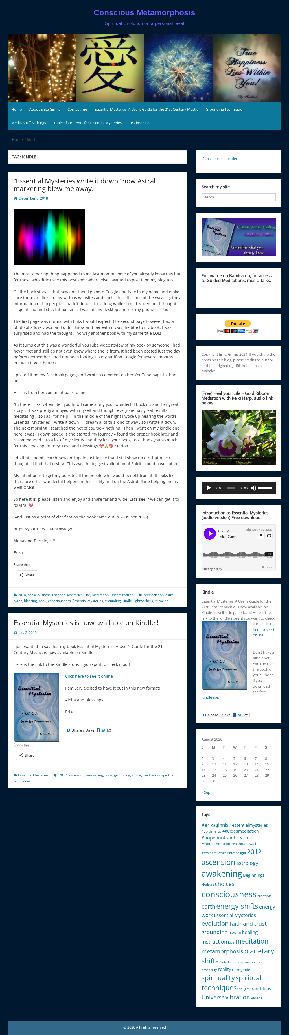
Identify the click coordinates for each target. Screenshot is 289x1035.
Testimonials (139, 122)
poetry (256, 962)
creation (264, 895)
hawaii (234, 932)
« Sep (206, 792)
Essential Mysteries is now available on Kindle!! (86, 622)
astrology (247, 862)
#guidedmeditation (240, 831)
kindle (127, 600)
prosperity (209, 970)
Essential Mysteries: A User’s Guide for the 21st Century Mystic (146, 109)
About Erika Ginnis (44, 109)
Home (16, 109)
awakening (94, 775)
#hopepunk (214, 838)
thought (243, 988)
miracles (161, 600)
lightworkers (143, 600)
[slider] (265, 487)
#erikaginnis (215, 825)
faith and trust (248, 923)
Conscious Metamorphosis (144, 12)
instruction (214, 941)
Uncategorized (121, 594)
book (42, 600)
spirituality (218, 977)
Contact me (77, 109)
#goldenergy (212, 831)
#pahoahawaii (244, 843)
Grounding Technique (224, 109)
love (231, 942)
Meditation (100, 594)
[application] (239, 488)
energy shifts (237, 906)
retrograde (241, 969)
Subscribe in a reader (219, 158)
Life (87, 594)
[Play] (209, 488)
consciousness (39, 594)
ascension (76, 775)
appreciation (154, 594)
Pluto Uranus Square (234, 962)
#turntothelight (234, 852)
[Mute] (253, 488)
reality (224, 969)
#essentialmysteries (248, 825)
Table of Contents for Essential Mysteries (88, 122)
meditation (151, 775)
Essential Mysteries (67, 594)
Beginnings (253, 875)
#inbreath (237, 838)
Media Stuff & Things (28, 122)
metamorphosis (222, 951)
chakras (208, 884)
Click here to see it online (89, 676)
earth (208, 906)
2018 (22, 594)
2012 (63, 775)
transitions (260, 988)
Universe (213, 997)
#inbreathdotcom (216, 843)
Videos (256, 998)
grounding (113, 600)
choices (225, 884)
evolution (215, 923)
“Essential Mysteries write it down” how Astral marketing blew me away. (85, 184)
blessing (30, 600)
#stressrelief (212, 852)
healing (250, 932)
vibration (237, 997)
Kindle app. (211, 697)
